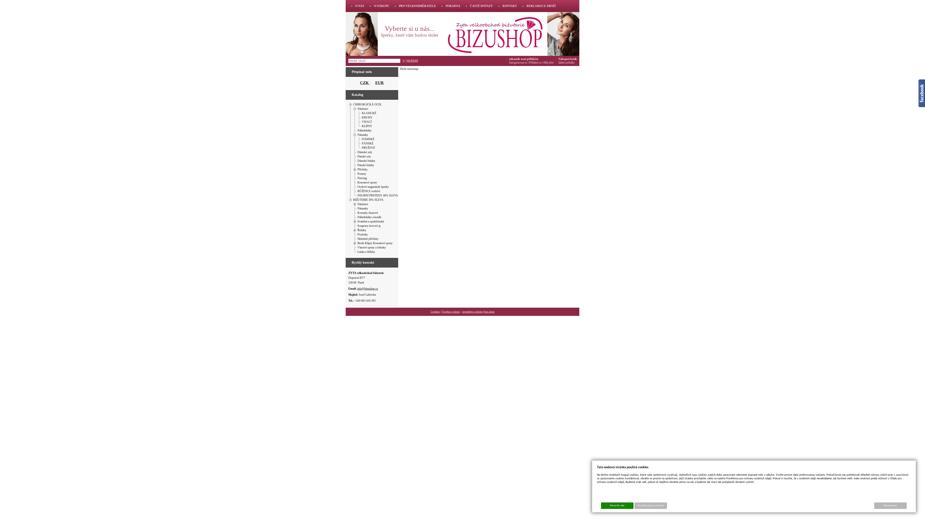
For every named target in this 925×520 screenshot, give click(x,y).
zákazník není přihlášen (523, 59)
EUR (379, 83)
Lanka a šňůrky (366, 252)
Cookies (435, 311)
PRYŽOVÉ (368, 148)
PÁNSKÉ (367, 143)
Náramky (362, 134)
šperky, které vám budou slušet (409, 35)
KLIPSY (367, 126)
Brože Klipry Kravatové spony (375, 243)
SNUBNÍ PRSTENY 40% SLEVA (377, 195)
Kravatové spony (367, 182)
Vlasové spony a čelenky (371, 247)
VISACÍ (367, 122)
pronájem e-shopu (472, 311)
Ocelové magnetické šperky (373, 186)
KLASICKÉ (369, 113)
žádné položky (566, 62)
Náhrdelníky (364, 130)
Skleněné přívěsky (367, 238)
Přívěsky (362, 169)
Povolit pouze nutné (651, 505)
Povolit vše (617, 505)
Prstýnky (362, 234)
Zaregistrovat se (518, 62)
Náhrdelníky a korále (369, 217)
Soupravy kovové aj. (369, 226)
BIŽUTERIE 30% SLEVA (368, 200)
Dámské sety (364, 152)
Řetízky (361, 230)
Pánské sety (364, 156)
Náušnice (362, 108)
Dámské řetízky (366, 160)
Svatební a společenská (370, 221)
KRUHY (367, 117)
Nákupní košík (567, 59)
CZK (365, 83)
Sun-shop (489, 311)
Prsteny (361, 174)
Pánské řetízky (365, 165)
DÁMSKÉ (368, 139)
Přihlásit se (535, 62)
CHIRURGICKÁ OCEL (367, 104)
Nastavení (890, 505)
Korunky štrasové (367, 212)
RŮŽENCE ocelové (368, 191)
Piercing (362, 178)
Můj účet (548, 62)
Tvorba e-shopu (451, 311)
